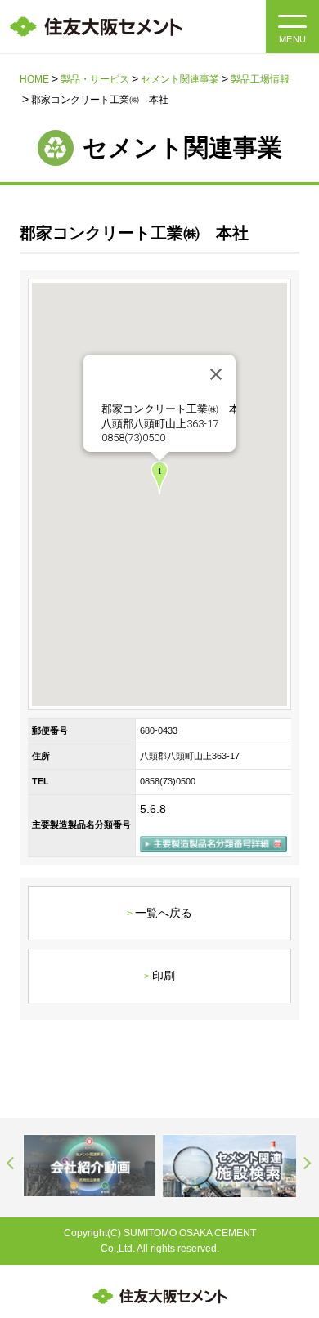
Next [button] (307, 1163)
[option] (89, 1165)
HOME (34, 79)
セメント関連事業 (180, 79)
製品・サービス (95, 79)
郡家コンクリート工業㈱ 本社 (175, 409)
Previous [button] (11, 1163)
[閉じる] (216, 374)
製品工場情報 (260, 79)
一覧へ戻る (163, 912)
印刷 (163, 975)
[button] (159, 477)
